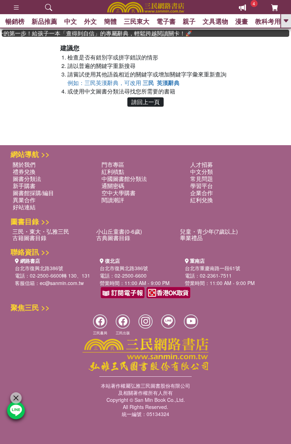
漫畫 (241, 21)
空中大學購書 (118, 193)
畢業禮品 (191, 238)
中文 (70, 21)
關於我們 (24, 164)
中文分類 (201, 171)
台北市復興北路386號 (39, 268)
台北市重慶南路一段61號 (212, 268)
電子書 (166, 21)
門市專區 (112, 164)
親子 (189, 21)
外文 (90, 21)
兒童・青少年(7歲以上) (209, 231)
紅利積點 (112, 171)
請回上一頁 (145, 102)
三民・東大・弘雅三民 (40, 231)
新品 (44, 21)
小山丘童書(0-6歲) (119, 231)
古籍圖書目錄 (29, 238)
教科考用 (268, 21)
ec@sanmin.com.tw (62, 282)
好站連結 (24, 207)
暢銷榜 (14, 21)
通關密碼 (112, 186)
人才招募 (201, 164)
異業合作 (24, 200)
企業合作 (201, 193)
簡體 (110, 21)
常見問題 (201, 179)
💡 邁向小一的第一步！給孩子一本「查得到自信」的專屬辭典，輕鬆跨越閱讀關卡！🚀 (94, 33)
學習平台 (201, 186)
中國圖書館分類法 (124, 179)
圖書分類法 (27, 179)
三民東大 (136, 21)
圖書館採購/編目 (33, 193)
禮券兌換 (24, 171)
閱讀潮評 (112, 200)
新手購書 (24, 186)
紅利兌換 (201, 200)
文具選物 (215, 21)
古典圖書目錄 (113, 238)
